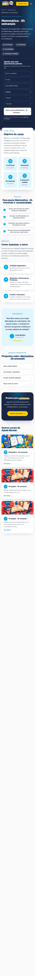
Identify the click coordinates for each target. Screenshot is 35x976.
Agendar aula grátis (16, 413)
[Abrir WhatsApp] (30, 971)
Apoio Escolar (11, 10)
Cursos (3, 10)
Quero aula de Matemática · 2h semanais (16, 111)
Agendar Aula (22, 4)
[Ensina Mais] (7, 3)
